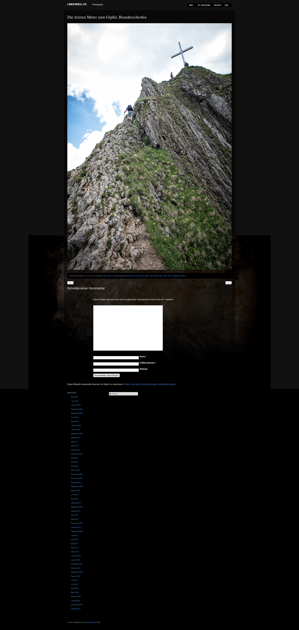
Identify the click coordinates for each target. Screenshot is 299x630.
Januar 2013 (75, 560)
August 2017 (75, 437)
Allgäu (130, 276)
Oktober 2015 (76, 482)
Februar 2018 (76, 425)
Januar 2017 (75, 450)
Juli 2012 (74, 580)
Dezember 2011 (77, 604)
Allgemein (110, 276)
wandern (183, 276)
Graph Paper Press (93, 622)
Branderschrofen (138, 276)
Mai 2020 (74, 397)
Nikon (161, 276)
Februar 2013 (76, 555)
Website (144, 368)
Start (191, 5)
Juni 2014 (74, 515)
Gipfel (152, 276)
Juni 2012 (74, 584)
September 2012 (77, 572)
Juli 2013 (74, 535)
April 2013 (74, 547)
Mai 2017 (74, 441)
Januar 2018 (75, 429)
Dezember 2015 (77, 474)
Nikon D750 (168, 276)
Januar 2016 (75, 470)
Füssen (147, 276)
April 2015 (74, 498)
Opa (226, 5)
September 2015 (77, 486)
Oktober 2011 (76, 608)
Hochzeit (217, 5)
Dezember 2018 (77, 409)
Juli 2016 (74, 458)
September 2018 (77, 413)
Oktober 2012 (76, 568)
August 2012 (75, 576)
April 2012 (74, 588)
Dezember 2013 (77, 523)
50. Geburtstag (204, 5)
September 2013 (77, 531)
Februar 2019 (76, 405)
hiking (157, 276)
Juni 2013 (74, 539)
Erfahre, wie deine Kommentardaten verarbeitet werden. (150, 384)
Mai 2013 (74, 543)
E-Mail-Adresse (148, 362)
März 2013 (75, 551)
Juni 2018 (74, 417)
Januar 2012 (75, 600)
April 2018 (74, 421)
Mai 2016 (74, 462)
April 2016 (74, 466)
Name (143, 356)
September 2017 (77, 433)
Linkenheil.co (77, 4)
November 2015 (77, 478)
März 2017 (75, 445)
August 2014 (75, 511)
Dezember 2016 (77, 454)
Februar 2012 (76, 596)
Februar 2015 (76, 503)
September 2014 (77, 507)
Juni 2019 (74, 401)
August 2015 (75, 490)
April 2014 (74, 519)
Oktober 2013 (76, 527)
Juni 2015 (74, 494)
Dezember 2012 (77, 564)
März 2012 (75, 592)
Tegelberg (175, 276)
